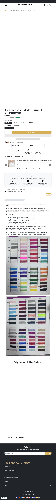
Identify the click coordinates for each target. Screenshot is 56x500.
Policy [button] (6, 485)
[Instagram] (26, 491)
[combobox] (19, 145)
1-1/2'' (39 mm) (32, 122)
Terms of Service (31, 455)
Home (6, 10)
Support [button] (6, 482)
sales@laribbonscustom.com (12, 477)
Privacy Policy (38, 455)
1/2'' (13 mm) (16, 122)
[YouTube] (30, 491)
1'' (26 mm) (23, 122)
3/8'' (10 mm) (8, 122)
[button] (6, 5)
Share (49, 194)
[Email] (32, 491)
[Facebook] (23, 491)
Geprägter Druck (9, 128)
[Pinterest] (28, 491)
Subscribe (48, 453)
